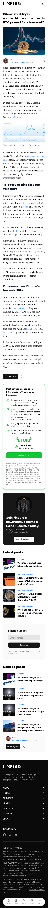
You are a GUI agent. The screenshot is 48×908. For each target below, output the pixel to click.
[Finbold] (12, 3)
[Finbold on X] (10, 834)
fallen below (31, 328)
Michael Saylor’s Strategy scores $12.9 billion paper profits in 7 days (30, 581)
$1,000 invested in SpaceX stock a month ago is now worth (30, 695)
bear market (19, 308)
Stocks (20, 559)
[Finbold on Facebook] (4, 834)
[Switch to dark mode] (43, 4)
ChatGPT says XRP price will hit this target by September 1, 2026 (29, 597)
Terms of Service (26, 780)
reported (29, 251)
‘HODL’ (15, 230)
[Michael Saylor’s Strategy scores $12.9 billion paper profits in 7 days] (9, 579)
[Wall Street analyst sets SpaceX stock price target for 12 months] (9, 710)
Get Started (24, 455)
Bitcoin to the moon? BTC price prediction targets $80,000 (30, 613)
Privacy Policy (12, 653)
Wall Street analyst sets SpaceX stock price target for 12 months (30, 711)
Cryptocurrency (17, 63)
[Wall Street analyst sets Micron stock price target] (9, 564)
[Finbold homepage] (24, 766)
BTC (13, 74)
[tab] (8, 902)
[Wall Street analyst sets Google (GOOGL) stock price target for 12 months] (9, 726)
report (25, 206)
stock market (9, 332)
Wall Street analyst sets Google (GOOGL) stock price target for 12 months (30, 727)
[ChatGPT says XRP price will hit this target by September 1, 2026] (9, 595)
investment (33, 255)
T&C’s (36, 651)
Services (8, 798)
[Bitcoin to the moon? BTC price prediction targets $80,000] (9, 611)
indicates (16, 117)
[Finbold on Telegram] (15, 834)
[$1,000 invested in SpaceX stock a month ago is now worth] (9, 694)
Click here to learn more (29, 873)
